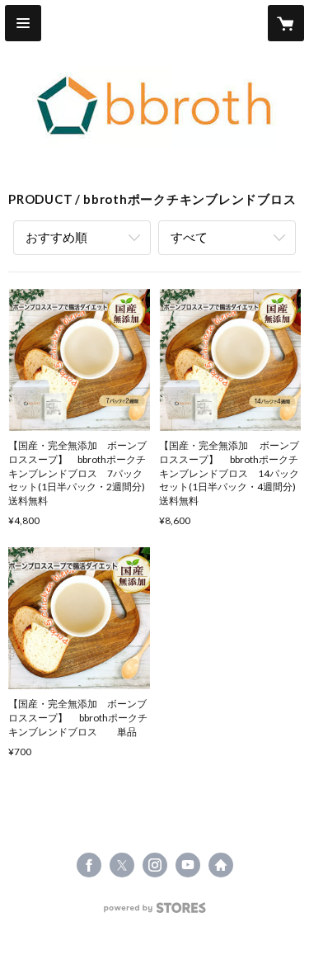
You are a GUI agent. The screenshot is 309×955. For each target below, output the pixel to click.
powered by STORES (154, 912)
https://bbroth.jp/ (220, 865)
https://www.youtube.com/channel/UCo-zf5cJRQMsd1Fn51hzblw (188, 865)
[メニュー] (23, 23)
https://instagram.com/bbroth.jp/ (155, 865)
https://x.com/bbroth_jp (122, 865)
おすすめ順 (56, 236)
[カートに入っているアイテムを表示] (286, 23)
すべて (189, 236)
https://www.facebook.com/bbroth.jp (89, 865)
